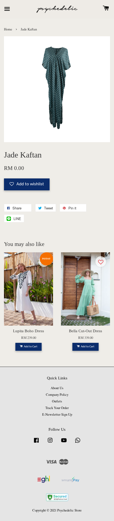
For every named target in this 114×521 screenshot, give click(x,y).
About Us (57, 388)
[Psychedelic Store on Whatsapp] (77, 443)
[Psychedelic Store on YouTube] (64, 443)
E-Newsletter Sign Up (57, 414)
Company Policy (57, 394)
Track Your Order (57, 408)
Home (8, 29)
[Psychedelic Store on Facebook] (36, 443)
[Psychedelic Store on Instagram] (50, 443)
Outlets (57, 401)
